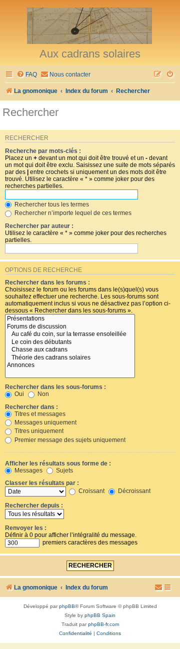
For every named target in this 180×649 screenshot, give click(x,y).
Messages (27, 470)
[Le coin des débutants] (70, 342)
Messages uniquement (44, 422)
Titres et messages (39, 414)
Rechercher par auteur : (39, 226)
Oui (18, 394)
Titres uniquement (38, 431)
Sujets (63, 470)
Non (42, 394)
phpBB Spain (100, 615)
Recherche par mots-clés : (43, 151)
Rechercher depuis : (34, 505)
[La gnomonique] (90, 25)
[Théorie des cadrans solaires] (70, 358)
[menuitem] (26, 75)
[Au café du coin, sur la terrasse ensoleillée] (70, 334)
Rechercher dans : (31, 407)
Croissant (90, 491)
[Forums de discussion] (70, 327)
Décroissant (133, 491)
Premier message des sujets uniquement (69, 440)
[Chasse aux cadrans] (70, 350)
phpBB (67, 606)
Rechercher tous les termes (51, 204)
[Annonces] (70, 366)
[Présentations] (70, 319)
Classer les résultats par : (42, 483)
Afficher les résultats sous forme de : (58, 463)
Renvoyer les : (25, 528)
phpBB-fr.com (103, 624)
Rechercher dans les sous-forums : (55, 387)
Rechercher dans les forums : (47, 282)
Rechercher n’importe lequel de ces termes (72, 213)
